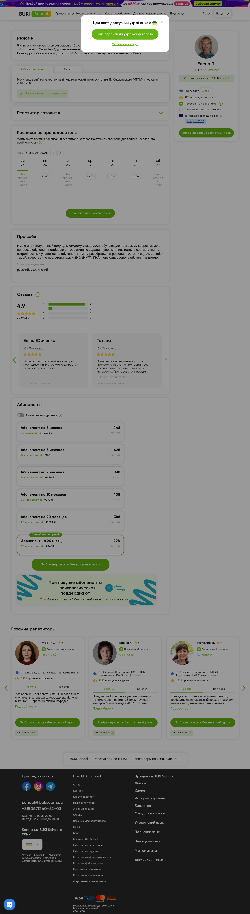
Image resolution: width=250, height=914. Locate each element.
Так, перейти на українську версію (125, 34)
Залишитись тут (125, 44)
